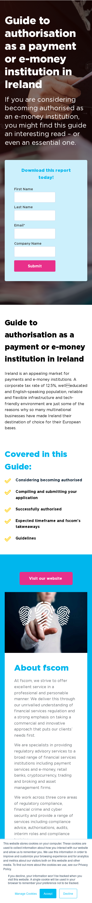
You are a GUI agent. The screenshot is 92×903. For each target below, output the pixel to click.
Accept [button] (48, 893)
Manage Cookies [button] (26, 893)
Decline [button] (68, 893)
